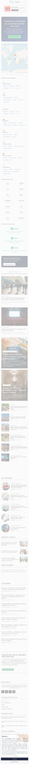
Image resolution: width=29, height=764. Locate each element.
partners (9, 738)
